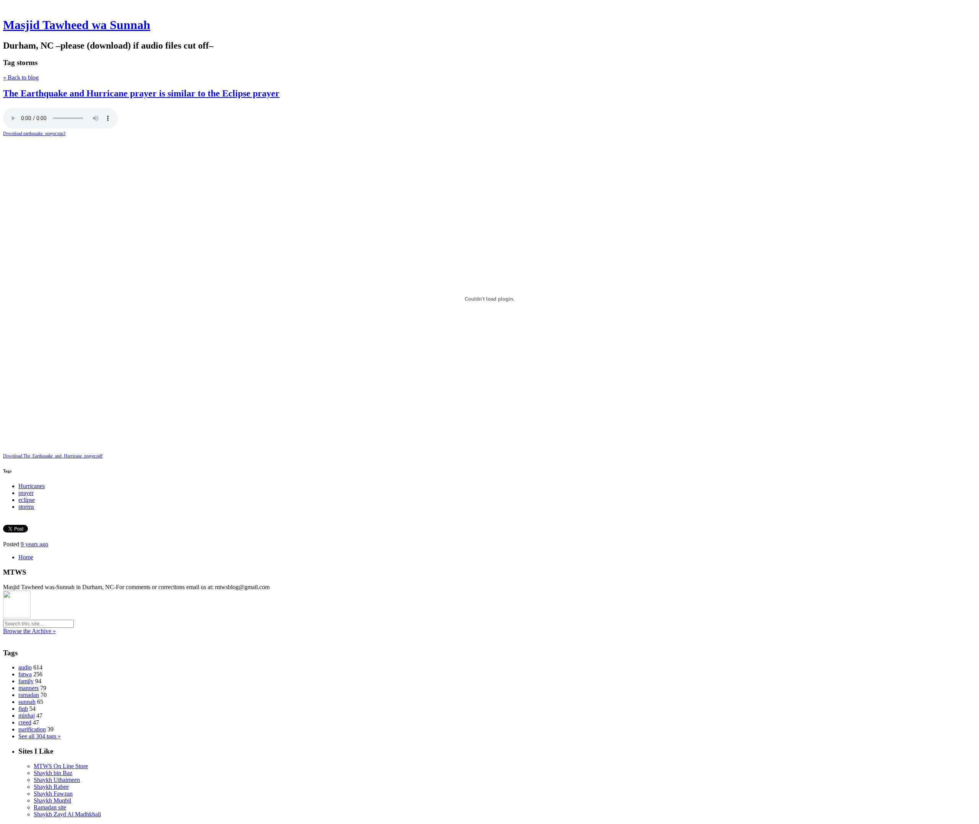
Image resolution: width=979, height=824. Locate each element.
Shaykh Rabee (51, 786)
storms (26, 506)
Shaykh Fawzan (53, 793)
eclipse (26, 500)
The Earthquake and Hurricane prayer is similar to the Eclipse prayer (141, 93)
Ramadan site (50, 807)
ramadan (28, 695)
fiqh (23, 708)
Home (25, 557)
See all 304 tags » (39, 736)
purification (32, 729)
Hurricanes (31, 486)
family (26, 681)
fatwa (25, 674)
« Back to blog (21, 77)
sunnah (27, 702)
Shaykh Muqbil (52, 800)
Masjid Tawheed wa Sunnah (76, 25)
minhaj (26, 715)
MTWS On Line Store (61, 766)
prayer (26, 493)
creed (24, 722)
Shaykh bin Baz (53, 773)
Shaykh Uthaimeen (57, 780)
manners (28, 688)
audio (25, 667)
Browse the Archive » (29, 631)
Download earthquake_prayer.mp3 (34, 133)
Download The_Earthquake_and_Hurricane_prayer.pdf (52, 456)
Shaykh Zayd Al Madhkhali (67, 814)
